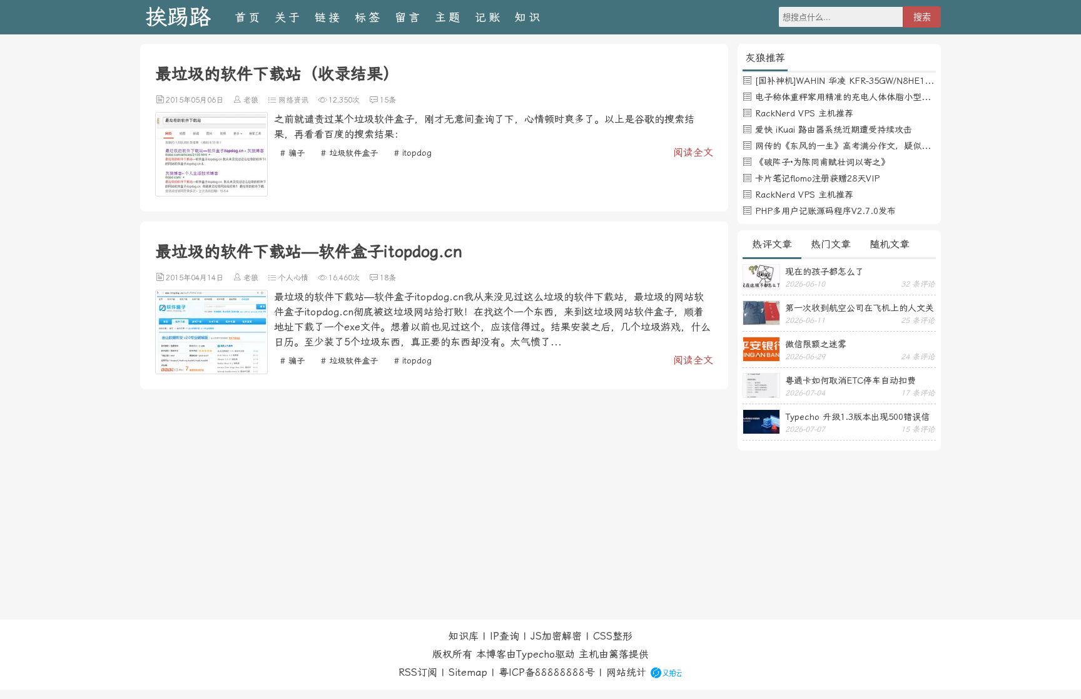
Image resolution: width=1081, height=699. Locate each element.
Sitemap (468, 672)
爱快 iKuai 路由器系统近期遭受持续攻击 (833, 130)
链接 (328, 17)
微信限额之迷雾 (815, 344)
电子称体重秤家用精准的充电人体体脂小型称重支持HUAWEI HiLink (886, 97)
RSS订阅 (417, 672)
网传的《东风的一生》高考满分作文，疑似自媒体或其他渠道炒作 (882, 146)
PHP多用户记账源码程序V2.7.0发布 (825, 211)
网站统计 (626, 672)
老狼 (250, 100)
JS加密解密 (556, 636)
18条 (388, 277)
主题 (448, 17)
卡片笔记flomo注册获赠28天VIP (817, 178)
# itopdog (413, 153)
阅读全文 (693, 152)
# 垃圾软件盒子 (349, 153)
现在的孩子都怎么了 (824, 272)
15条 (388, 100)
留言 (408, 17)
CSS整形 (612, 636)
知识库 (464, 636)
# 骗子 (292, 153)
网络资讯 (293, 100)
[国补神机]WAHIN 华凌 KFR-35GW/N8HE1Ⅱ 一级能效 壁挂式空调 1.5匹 (899, 81)
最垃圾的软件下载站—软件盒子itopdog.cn (308, 251)
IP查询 (504, 636)
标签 (368, 17)
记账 (488, 17)
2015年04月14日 (194, 277)
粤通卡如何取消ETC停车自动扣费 (850, 380)
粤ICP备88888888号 (547, 672)
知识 (528, 17)
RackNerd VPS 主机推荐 (804, 113)
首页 (248, 17)
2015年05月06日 (194, 100)
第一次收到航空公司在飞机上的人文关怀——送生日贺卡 (859, 308)
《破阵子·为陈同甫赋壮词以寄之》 (822, 162)
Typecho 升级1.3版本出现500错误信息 (857, 417)
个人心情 (293, 277)
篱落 (619, 654)
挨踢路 (178, 17)
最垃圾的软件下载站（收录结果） (277, 73)
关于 (288, 17)
